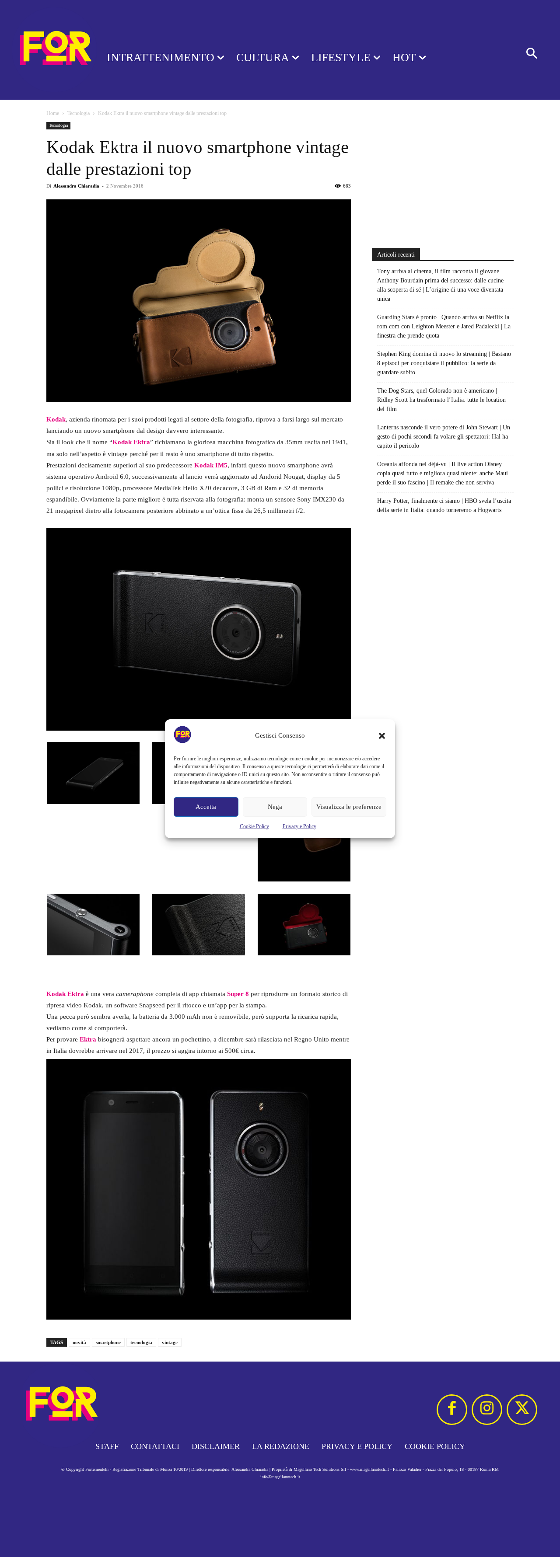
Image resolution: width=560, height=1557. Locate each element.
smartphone (108, 1342)
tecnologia (141, 1342)
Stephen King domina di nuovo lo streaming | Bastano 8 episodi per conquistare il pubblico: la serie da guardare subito (444, 363)
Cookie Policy (254, 826)
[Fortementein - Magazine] (42, 50)
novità (79, 1342)
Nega (275, 806)
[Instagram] (487, 1409)
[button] (382, 735)
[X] (522, 1409)
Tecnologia (78, 113)
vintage (170, 1342)
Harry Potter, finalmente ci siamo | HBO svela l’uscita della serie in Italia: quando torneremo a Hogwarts (444, 505)
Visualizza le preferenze (349, 806)
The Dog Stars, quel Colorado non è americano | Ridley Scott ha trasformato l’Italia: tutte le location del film (441, 399)
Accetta (206, 806)
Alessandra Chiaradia (76, 185)
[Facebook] (452, 1409)
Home (52, 113)
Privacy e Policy (299, 826)
